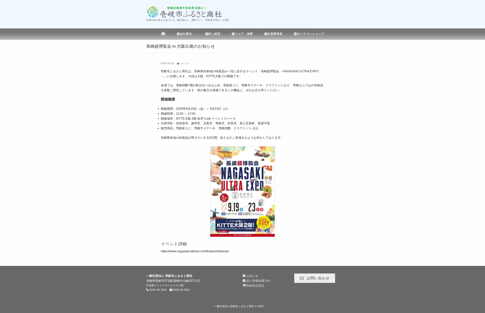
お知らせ (252, 275)
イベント (184, 63)
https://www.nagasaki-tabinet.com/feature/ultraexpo (195, 251)
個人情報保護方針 (258, 280)
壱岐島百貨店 (255, 285)
